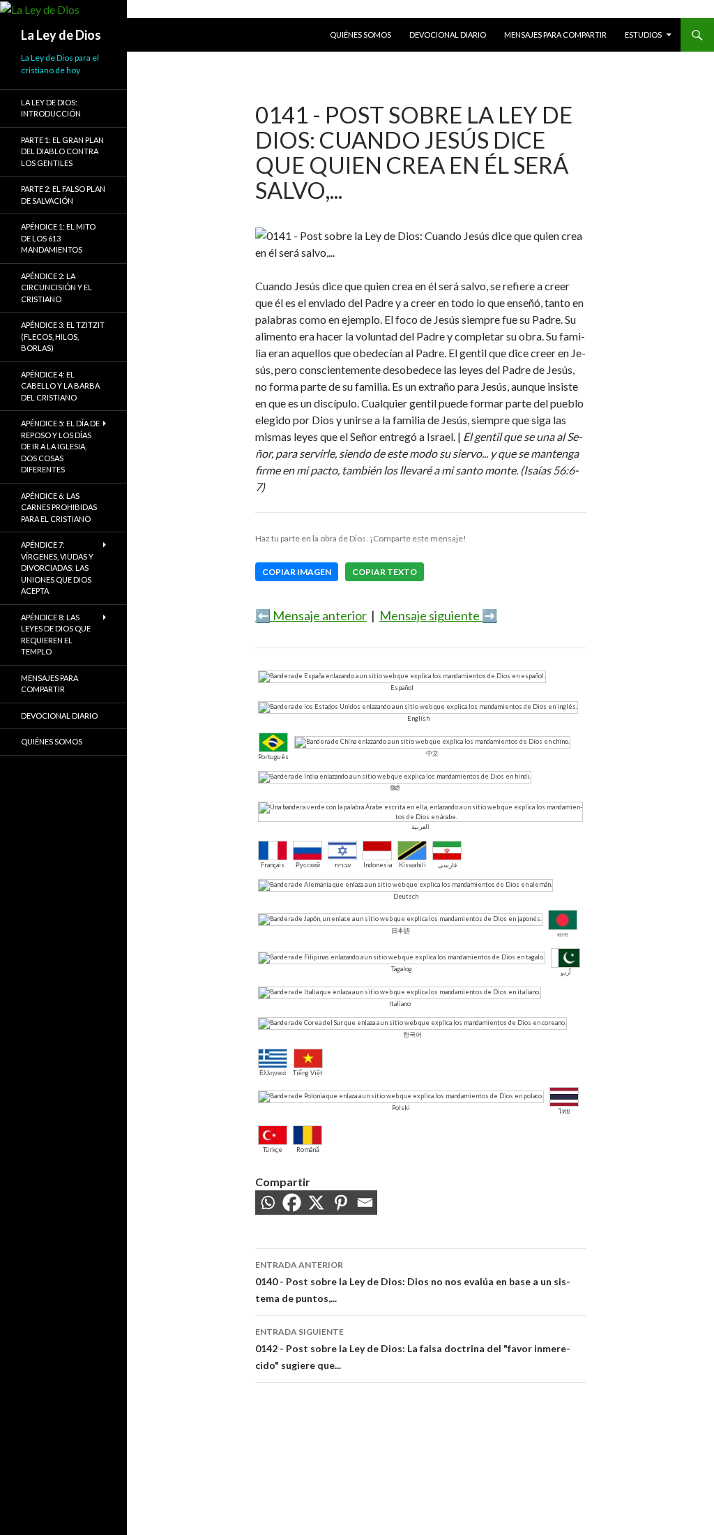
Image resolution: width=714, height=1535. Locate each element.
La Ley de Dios (61, 35)
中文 (432, 753)
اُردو (566, 972)
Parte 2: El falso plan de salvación (63, 194)
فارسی (447, 865)
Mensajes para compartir (555, 34)
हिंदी (395, 788)
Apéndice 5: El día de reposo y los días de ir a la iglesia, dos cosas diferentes (60, 446)
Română (307, 1149)
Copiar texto (384, 572)
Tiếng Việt (308, 1073)
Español (401, 687)
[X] (316, 1202)
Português (273, 757)
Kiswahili (412, 865)
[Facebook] (292, 1202)
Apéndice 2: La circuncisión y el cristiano (56, 287)
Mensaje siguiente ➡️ (438, 615)
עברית (343, 865)
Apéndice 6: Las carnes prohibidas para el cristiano (59, 507)
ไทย (564, 1111)
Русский (308, 865)
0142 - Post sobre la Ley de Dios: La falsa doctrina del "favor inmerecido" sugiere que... (412, 1348)
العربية (420, 826)
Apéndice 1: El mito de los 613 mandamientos (58, 238)
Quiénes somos (360, 34)
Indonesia (377, 865)
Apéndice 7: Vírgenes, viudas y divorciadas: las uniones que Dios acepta (57, 567)
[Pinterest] (340, 1202)
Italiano (400, 1004)
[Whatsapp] (267, 1202)
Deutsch (405, 896)
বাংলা (562, 934)
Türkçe (272, 1149)
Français (272, 865)
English (418, 718)
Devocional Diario (447, 34)
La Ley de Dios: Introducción (51, 108)
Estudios (643, 34)
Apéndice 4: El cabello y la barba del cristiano (60, 386)
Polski (401, 1107)
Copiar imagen (296, 572)
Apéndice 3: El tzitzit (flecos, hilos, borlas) (63, 336)
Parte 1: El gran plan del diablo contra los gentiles (62, 151)
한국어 (412, 1034)
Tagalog (401, 969)
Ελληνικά (272, 1073)
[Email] (365, 1202)
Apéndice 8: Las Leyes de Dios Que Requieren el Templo (56, 635)
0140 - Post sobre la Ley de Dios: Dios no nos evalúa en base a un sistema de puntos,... (412, 1281)
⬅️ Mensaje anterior (311, 615)
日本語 (400, 930)
